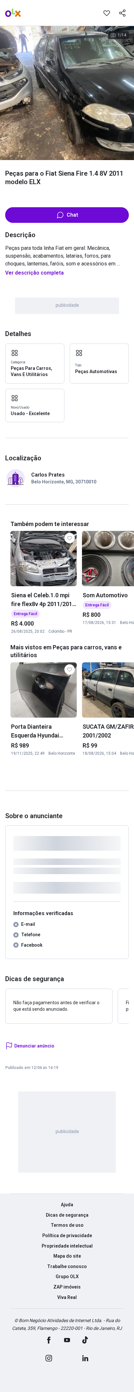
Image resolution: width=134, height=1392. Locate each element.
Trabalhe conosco (67, 1266)
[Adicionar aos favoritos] (106, 13)
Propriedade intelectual (67, 1246)
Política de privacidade (67, 1235)
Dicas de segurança (67, 1215)
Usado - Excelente (30, 413)
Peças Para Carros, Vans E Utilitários (31, 371)
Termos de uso (67, 1225)
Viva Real (67, 1297)
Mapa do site (67, 1256)
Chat (72, 215)
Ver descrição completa (34, 273)
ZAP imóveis (67, 1287)
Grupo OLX (67, 1276)
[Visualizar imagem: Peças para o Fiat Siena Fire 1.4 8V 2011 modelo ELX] (67, 93)
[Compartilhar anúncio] (122, 13)
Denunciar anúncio (34, 1045)
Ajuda (67, 1204)
